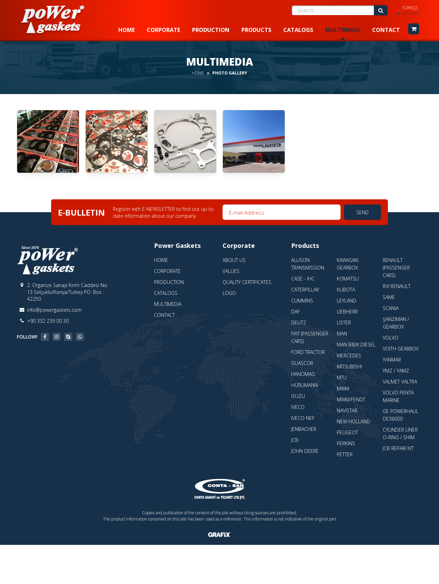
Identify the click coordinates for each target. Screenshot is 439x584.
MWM (343, 388)
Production (210, 30)
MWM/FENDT (351, 399)
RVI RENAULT (397, 286)
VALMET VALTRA (400, 381)
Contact (386, 30)
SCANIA (391, 308)
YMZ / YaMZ (396, 370)
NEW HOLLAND (353, 421)
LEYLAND (346, 300)
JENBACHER (303, 429)
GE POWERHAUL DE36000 (400, 415)
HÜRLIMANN (304, 385)
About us (234, 260)
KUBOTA (346, 289)
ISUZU (298, 396)
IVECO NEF (303, 418)
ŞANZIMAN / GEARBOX (396, 323)
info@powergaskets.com (54, 310)
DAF (295, 311)
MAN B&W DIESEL (356, 344)
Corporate (163, 30)
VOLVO (390, 337)
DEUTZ (298, 322)
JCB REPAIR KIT (398, 448)
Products (256, 30)
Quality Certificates (247, 282)
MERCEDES (349, 355)
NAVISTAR (347, 410)
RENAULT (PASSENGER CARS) (396, 267)
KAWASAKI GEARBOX (347, 264)
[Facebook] (45, 337)
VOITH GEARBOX (401, 348)
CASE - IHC (303, 278)
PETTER (345, 454)
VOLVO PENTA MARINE (398, 396)
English (410, 13)
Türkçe (410, 8)
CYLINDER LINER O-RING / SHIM (400, 433)
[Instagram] (56, 337)
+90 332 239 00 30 (48, 321)
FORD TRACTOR (308, 352)
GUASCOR (302, 363)
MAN (342, 333)
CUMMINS (302, 300)
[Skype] (68, 337)
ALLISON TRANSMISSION (307, 264)
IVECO (298, 407)
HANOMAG (303, 374)
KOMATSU (348, 278)
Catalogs (298, 30)
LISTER (344, 322)
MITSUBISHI (349, 366)
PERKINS (346, 443)
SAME (389, 297)
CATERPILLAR (305, 289)
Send (362, 212)
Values (231, 271)
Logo (229, 293)
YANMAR (392, 359)
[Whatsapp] (80, 337)
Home (126, 30)
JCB (294, 440)
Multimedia (342, 30)
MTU (342, 377)
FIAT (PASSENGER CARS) (309, 337)
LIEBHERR (347, 311)
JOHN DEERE (305, 451)
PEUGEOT (347, 432)
